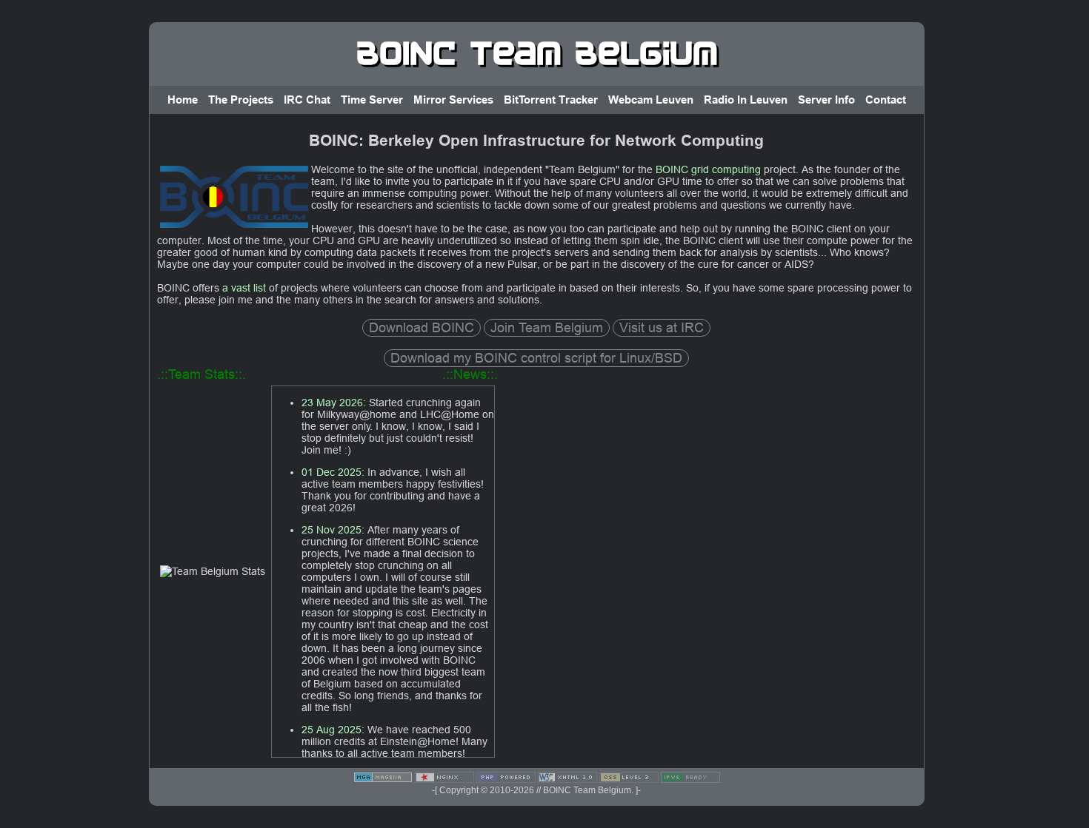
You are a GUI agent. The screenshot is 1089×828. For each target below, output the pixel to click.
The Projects (240, 100)
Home (182, 100)
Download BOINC (421, 327)
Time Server (372, 100)
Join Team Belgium (546, 327)
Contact (885, 100)
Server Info (826, 100)
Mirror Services (453, 100)
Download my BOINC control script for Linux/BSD (536, 358)
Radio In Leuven (745, 100)
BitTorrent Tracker (551, 100)
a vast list (244, 288)
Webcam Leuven (650, 100)
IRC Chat (307, 100)
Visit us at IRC (661, 327)
